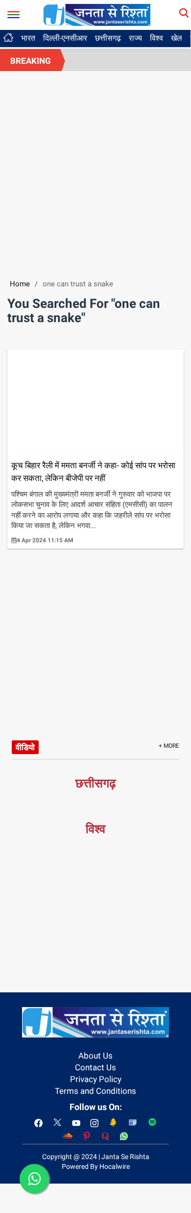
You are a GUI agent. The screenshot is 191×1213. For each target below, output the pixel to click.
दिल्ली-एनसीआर (65, 38)
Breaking (30, 61)
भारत (28, 38)
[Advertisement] (95, 171)
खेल (176, 38)
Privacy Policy (95, 1079)
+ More (169, 745)
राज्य (135, 38)
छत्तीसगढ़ (108, 38)
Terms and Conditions (95, 1091)
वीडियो (25, 747)
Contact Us (95, 1067)
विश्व (156, 38)
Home (20, 283)
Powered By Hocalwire (96, 1166)
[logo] (97, 14)
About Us (95, 1056)
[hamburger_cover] (13, 12)
